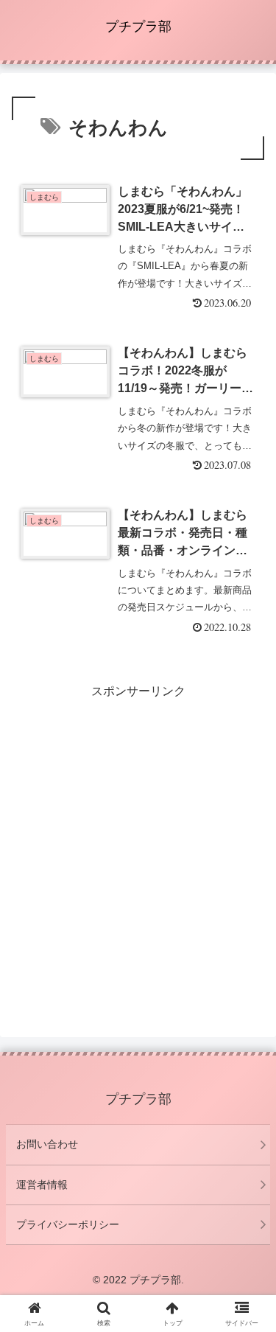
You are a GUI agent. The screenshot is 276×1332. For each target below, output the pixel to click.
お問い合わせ (47, 1144)
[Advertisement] (138, 840)
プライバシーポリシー (67, 1224)
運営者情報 (42, 1184)
